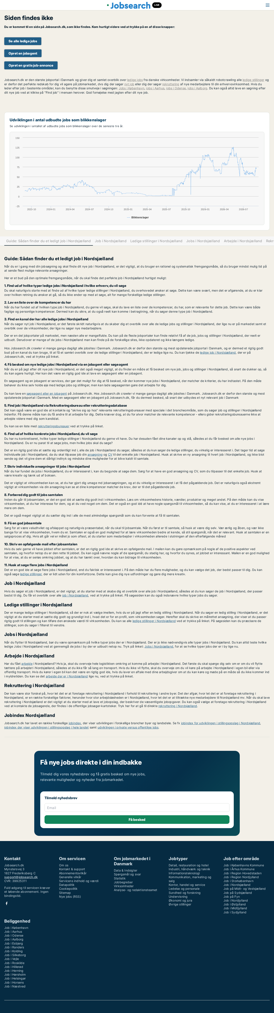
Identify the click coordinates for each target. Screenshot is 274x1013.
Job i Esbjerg (13, 943)
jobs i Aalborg (197, 88)
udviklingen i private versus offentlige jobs (128, 727)
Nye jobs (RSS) (70, 896)
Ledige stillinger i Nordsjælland (156, 241)
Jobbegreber (123, 882)
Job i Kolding (13, 951)
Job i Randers (14, 947)
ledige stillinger (253, 80)
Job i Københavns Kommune (243, 865)
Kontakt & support (72, 869)
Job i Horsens (14, 982)
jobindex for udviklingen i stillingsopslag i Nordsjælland (220, 723)
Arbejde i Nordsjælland (243, 241)
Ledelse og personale (184, 888)
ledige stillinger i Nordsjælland (154, 621)
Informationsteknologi (184, 873)
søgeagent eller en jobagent (47, 393)
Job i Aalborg (14, 939)
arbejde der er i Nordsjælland (67, 676)
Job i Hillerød (13, 967)
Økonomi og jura (180, 900)
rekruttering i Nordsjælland (177, 706)
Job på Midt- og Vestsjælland (244, 888)
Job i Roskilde (14, 963)
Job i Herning (14, 970)
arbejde (26, 663)
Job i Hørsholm (15, 974)
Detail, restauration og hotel (188, 865)
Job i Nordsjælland (111, 241)
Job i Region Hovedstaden (242, 873)
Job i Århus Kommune (239, 869)
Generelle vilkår (70, 877)
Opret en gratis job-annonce (31, 65)
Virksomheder (124, 886)
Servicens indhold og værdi (78, 881)
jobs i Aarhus (155, 88)
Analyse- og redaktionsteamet (135, 890)
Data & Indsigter (125, 870)
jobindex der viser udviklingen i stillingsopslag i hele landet (46, 727)
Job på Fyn (231, 896)
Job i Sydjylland (234, 912)
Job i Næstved (15, 986)
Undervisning (178, 896)
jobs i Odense (176, 88)
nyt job (129, 84)
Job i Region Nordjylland (241, 877)
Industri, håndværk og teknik (189, 869)
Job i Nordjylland (235, 900)
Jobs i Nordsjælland (203, 241)
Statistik (120, 878)
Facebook (6, 903)
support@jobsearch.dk (21, 877)
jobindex (75, 723)
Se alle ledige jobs (23, 41)
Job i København (16, 927)
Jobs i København (131, 88)
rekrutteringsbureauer (53, 426)
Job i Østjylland (234, 904)
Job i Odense (13, 935)
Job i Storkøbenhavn (238, 881)
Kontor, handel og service (187, 885)
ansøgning (95, 454)
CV (110, 454)
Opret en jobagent (23, 53)
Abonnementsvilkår (72, 873)
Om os (63, 865)
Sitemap (65, 892)
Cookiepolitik (68, 888)
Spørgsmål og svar (127, 874)
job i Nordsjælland (75, 595)
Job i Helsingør (15, 978)
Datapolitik (66, 885)
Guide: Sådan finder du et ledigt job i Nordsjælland (48, 241)
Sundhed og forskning (185, 892)
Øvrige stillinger (180, 904)
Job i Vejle (11, 959)
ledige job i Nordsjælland (218, 352)
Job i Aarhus (13, 931)
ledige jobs (135, 80)
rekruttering (170, 84)
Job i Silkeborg (15, 955)
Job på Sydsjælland (237, 892)
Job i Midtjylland (235, 908)
